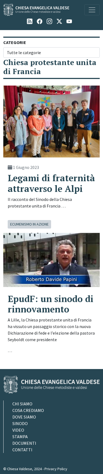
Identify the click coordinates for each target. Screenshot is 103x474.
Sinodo (20, 423)
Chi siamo (22, 403)
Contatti (22, 449)
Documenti (24, 443)
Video (18, 430)
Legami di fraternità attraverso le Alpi (51, 183)
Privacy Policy (55, 468)
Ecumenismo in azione (29, 224)
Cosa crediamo (28, 410)
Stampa (20, 436)
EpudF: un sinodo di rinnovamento (50, 304)
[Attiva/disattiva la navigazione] (92, 9)
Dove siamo (24, 417)
